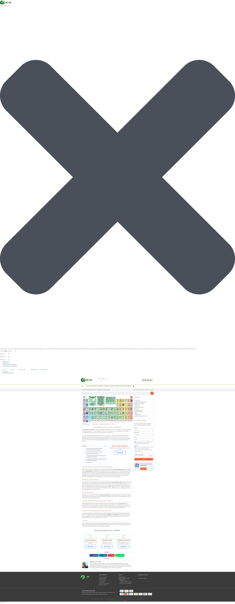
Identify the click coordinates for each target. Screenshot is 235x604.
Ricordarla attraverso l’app (92, 453)
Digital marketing (138, 403)
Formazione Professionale (104, 583)
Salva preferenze (34, 369)
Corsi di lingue (102, 580)
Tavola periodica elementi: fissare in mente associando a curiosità (96, 456)
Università (136, 414)
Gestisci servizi (6, 363)
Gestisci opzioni (6, 361)
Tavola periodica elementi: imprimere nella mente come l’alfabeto (96, 459)
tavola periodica (89, 470)
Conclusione (89, 462)
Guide (135, 404)
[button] (117, 177)
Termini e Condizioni (103, 584)
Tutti (135, 413)
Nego (12, 369)
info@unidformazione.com (124, 580)
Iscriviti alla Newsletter (142, 578)
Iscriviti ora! (90, 546)
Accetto (4, 369)
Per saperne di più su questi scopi (10, 366)
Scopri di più (120, 452)
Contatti (129, 582)
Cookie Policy (6, 371)
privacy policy (146, 443)
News (135, 408)
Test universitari (137, 411)
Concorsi (136, 400)
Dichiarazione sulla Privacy (8, 373)
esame (119, 429)
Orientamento (137, 410)
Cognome (136, 432)
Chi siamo (121, 582)
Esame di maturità (102, 578)
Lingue (135, 406)
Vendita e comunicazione (140, 416)
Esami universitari (102, 579)
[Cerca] (152, 393)
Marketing (136, 445)
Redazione (129, 583)
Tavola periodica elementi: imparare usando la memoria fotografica (94, 449)
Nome (135, 427)
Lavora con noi (122, 583)
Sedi (126, 582)
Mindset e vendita (138, 407)
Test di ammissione (103, 577)
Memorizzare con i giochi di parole (94, 451)
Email (135, 437)
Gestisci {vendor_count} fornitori (10, 364)
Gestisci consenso (3, 602)
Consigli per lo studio (104, 424)
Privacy (125, 600)
